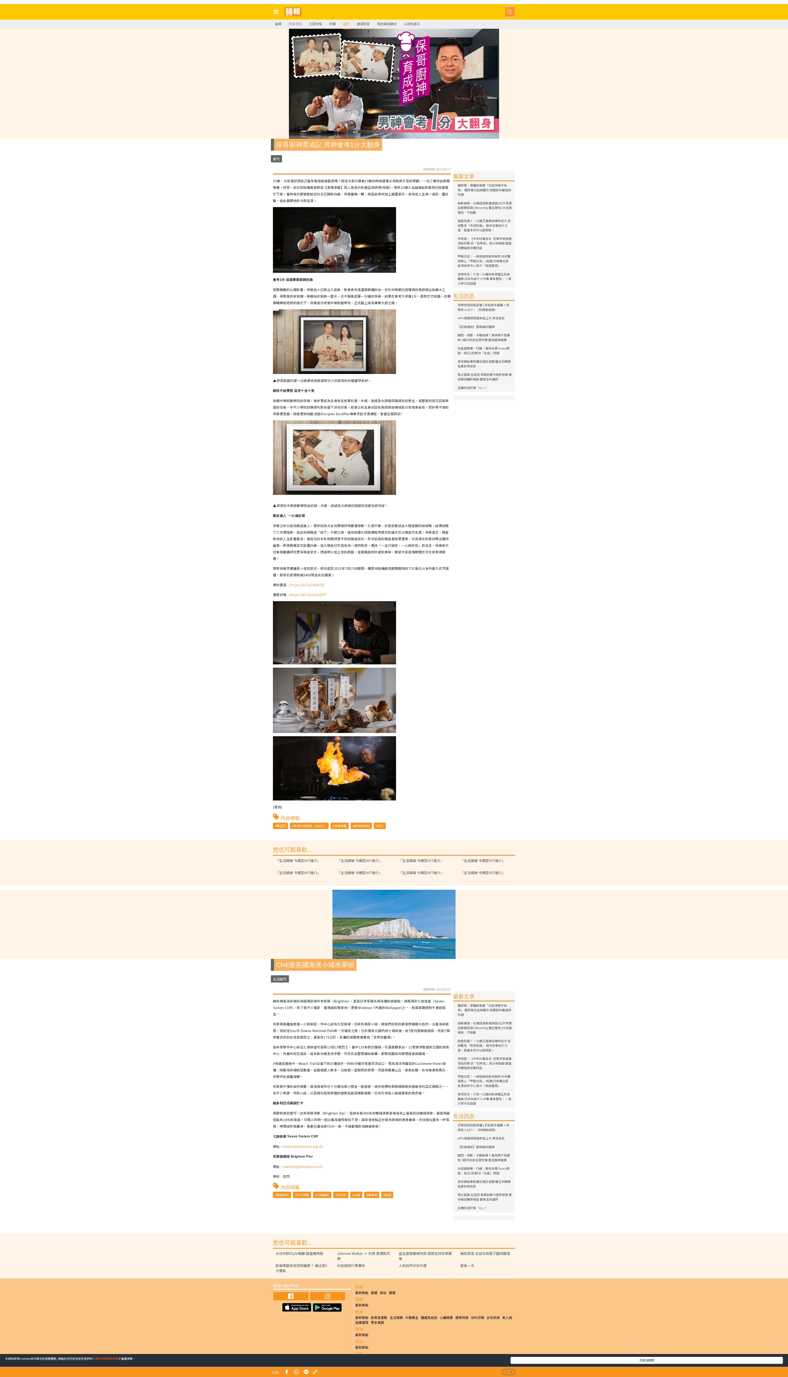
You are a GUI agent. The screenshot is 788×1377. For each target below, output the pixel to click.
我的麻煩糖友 (387, 24)
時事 (332, 24)
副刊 (346, 24)
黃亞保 (281, 826)
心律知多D (412, 24)
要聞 (374, 1292)
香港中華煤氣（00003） (310, 826)
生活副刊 (280, 978)
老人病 (507, 1317)
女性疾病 (493, 1317)
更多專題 (377, 1322)
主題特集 (315, 24)
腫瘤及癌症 (429, 1317)
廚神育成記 (362, 826)
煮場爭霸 (340, 826)
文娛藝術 (323, 1195)
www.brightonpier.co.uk (302, 1166)
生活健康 (396, 1317)
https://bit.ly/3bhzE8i (307, 584)
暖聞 (392, 1292)
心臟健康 (446, 1317)
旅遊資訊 (283, 1195)
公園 (357, 1195)
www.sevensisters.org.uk (303, 1146)
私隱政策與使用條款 (105, 1358)
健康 (278, 24)
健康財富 (363, 24)
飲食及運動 (379, 1317)
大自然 (341, 1195)
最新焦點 (361, 1292)
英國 (388, 1195)
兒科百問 (477, 1317)
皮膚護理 (361, 1322)
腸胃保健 (461, 1317)
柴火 (381, 826)
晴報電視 (295, 24)
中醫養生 (411, 1317)
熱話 (383, 1292)
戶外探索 (303, 1195)
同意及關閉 (647, 1360)
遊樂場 (372, 1195)
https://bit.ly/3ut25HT (308, 594)
